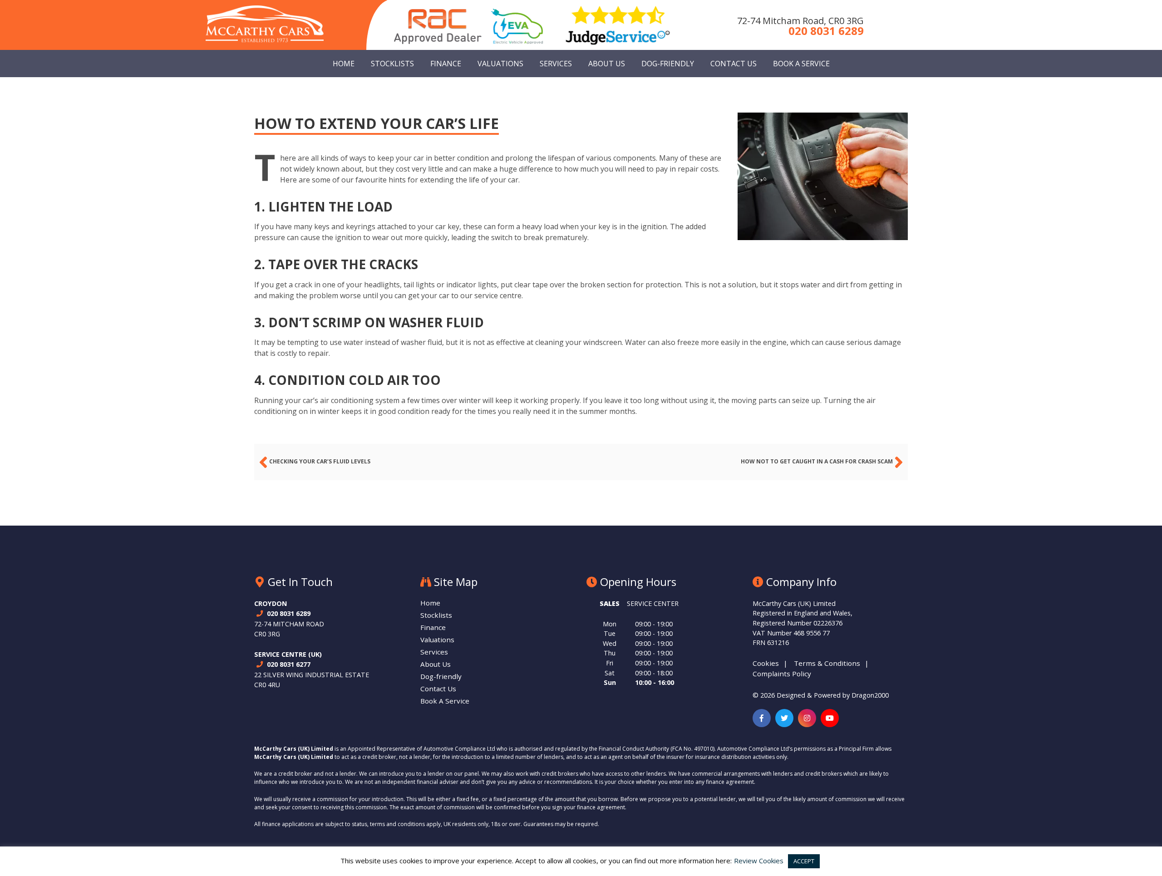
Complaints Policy (782, 673)
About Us (606, 64)
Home (344, 64)
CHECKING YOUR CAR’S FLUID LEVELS (319, 461)
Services (556, 64)
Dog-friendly (667, 64)
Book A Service (801, 64)
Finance (445, 64)
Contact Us (733, 64)
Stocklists (392, 64)
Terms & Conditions (827, 663)
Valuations (500, 64)
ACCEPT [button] (803, 861)
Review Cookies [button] (758, 860)
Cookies (766, 663)
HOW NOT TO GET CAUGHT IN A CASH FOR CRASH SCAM (817, 461)
